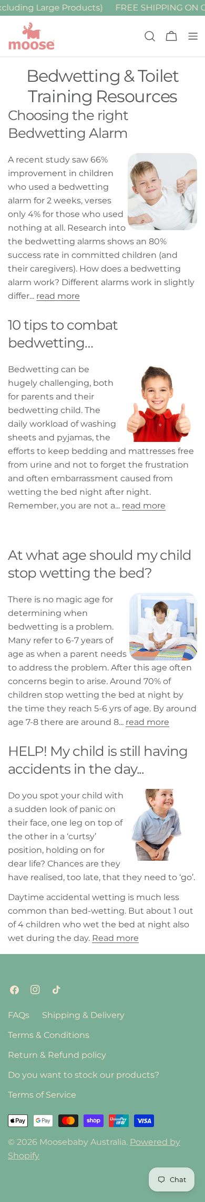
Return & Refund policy (57, 1055)
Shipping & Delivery (83, 1015)
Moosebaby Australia (82, 1142)
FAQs (18, 1015)
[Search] (149, 36)
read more (58, 296)
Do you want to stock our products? (83, 1075)
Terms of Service (42, 1095)
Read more (115, 938)
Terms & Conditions (48, 1035)
